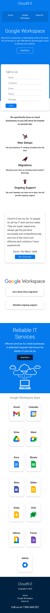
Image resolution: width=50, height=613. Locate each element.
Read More (25, 50)
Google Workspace (25, 16)
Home (10, 15)
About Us (39, 15)
